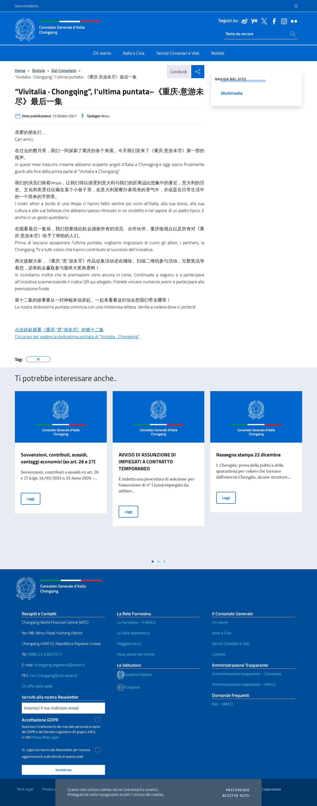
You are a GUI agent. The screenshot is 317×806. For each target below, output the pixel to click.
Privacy (36, 737)
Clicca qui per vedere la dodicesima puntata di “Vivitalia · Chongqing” (77, 336)
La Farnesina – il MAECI (136, 622)
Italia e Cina (221, 633)
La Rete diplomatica (133, 633)
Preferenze (238, 790)
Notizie (38, 70)
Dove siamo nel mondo (136, 654)
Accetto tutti (236, 795)
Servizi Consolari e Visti (231, 643)
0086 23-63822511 (45, 654)
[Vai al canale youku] (253, 21)
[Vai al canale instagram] (283, 21)
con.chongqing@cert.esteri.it (53, 675)
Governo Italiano (26, 5)
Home (20, 70)
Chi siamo (220, 622)
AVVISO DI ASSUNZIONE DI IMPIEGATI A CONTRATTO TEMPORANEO (147, 461)
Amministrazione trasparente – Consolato (246, 674)
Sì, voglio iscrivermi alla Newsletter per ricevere (56, 750)
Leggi (33, 498)
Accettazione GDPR (40, 719)
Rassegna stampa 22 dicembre (248, 454)
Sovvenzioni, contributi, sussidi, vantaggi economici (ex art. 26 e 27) (58, 458)
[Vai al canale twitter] (263, 21)
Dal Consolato (64, 70)
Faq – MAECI (222, 704)
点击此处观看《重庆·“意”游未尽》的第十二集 (59, 329)
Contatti (219, 654)
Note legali (25, 789)
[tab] (153, 562)
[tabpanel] (61, 474)
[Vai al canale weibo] (243, 21)
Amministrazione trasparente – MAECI (244, 684)
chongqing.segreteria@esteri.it (59, 665)
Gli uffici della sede (37, 686)
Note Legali (51, 737)
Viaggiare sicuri (129, 643)
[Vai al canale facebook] (273, 21)
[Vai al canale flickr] (293, 21)
